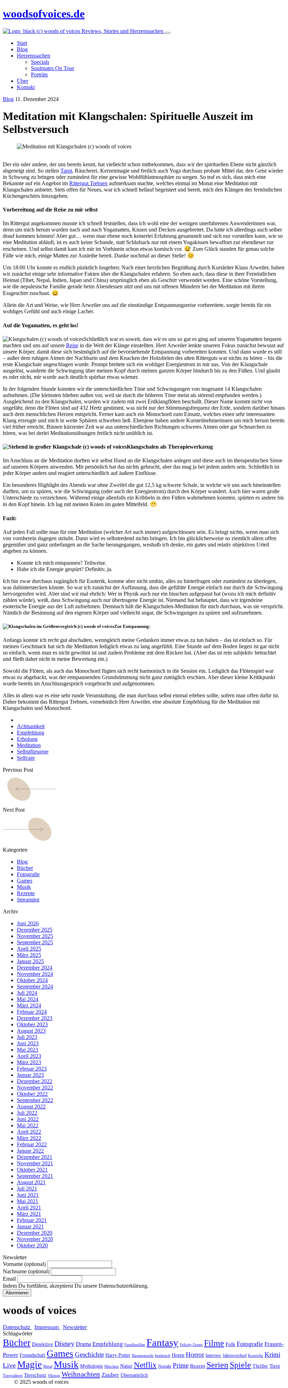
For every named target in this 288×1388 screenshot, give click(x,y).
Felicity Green (191, 1345)
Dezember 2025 (34, 930)
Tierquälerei (12, 1375)
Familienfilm (134, 1345)
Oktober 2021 (32, 1170)
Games (24, 881)
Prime (181, 1365)
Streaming (28, 900)
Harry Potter (117, 1355)
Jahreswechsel (235, 1355)
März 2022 (29, 1138)
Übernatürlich (134, 1375)
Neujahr (164, 1366)
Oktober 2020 (32, 1245)
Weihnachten (80, 1374)
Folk (230, 1344)
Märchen (111, 1366)
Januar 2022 (30, 1151)
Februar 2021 (32, 1220)
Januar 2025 (30, 961)
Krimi (272, 1354)
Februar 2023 (32, 1069)
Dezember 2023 (34, 1018)
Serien (217, 1364)
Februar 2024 (32, 1012)
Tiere (274, 1366)
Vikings (54, 1375)
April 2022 (29, 1132)
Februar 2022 (32, 1144)
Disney (64, 1343)
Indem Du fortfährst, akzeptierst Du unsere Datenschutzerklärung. (76, 1286)
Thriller (260, 1366)
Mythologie (91, 1366)
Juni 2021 (28, 1195)
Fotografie (28, 874)
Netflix (145, 1365)
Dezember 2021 (34, 1157)
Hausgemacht (142, 1355)
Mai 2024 (27, 999)
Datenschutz (17, 1327)
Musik (24, 887)
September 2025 (35, 942)
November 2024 (35, 974)
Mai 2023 (27, 1050)
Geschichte (89, 1354)
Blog (8, 99)
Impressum (47, 1327)
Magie (29, 1364)
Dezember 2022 (34, 1081)
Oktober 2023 (32, 1024)
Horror (195, 1354)
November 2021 (35, 1163)
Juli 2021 (27, 1189)
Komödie (255, 1355)
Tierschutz (35, 1375)
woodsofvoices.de (44, 13)
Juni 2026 (28, 923)
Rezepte (26, 893)
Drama (83, 1344)
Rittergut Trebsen (88, 183)
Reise (72, 345)
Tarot (66, 171)
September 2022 (35, 1100)
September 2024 (35, 987)
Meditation (29, 745)
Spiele (240, 1364)
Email (9, 1279)
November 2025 (35, 936)
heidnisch (162, 1355)
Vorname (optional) (24, 1264)
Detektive (42, 1344)
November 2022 (35, 1088)
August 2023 (31, 1031)
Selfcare (26, 758)
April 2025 (29, 949)
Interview (213, 1355)
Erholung (27, 739)
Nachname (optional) (26, 1271)
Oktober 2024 (32, 980)
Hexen (178, 1355)
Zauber (110, 1375)
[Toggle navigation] (167, 33)
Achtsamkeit (31, 726)
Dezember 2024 (34, 968)
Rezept (197, 1366)
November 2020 (35, 1239)
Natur (126, 1366)
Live (9, 1365)
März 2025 (29, 955)
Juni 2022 (28, 1119)
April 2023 (29, 1056)
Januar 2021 (30, 1226)
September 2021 (35, 1176)
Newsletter (75, 1327)
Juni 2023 (28, 1043)
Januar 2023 (30, 1075)
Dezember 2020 (34, 1233)
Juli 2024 (27, 993)
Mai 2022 (27, 1125)
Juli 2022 (27, 1113)
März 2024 (29, 1005)
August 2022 (31, 1106)
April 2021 (29, 1208)
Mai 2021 (27, 1201)
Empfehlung (30, 733)
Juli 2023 (27, 1037)
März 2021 (29, 1214)
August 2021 (31, 1182)
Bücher (25, 868)
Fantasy (162, 1342)
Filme (214, 1343)
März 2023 (29, 1062)
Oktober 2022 (32, 1094)
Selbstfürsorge (32, 752)
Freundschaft (32, 1355)
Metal (47, 1366)
